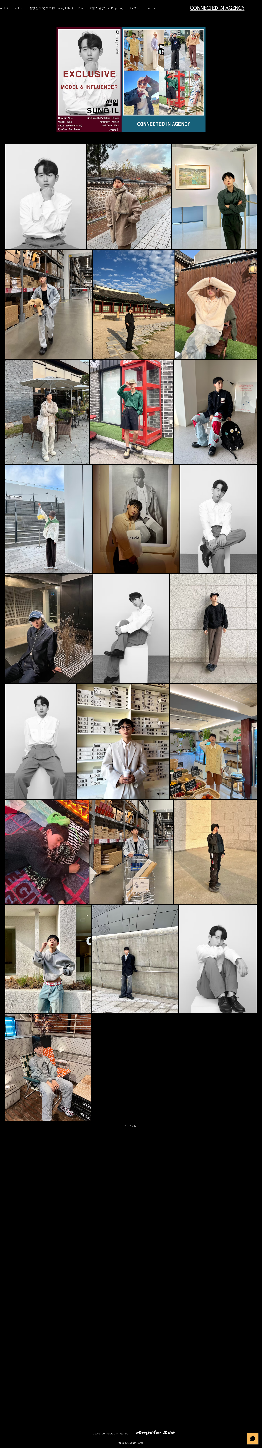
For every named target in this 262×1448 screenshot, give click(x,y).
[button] (19, 8)
